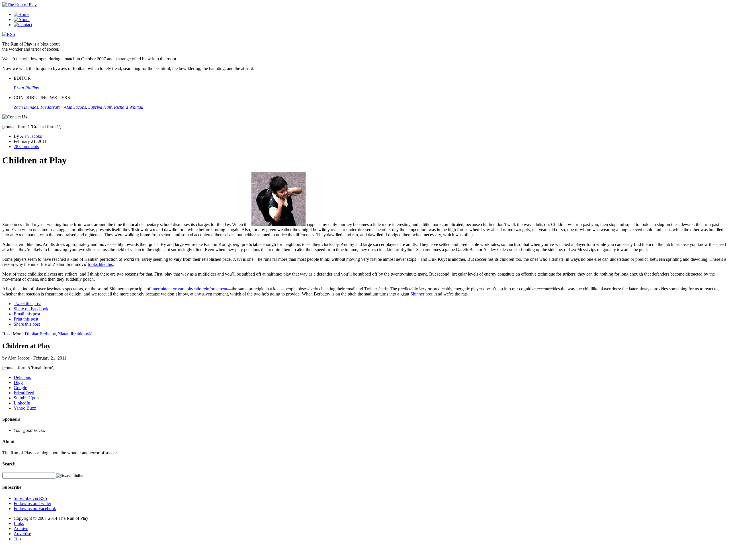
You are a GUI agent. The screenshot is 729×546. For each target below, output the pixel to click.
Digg (18, 382)
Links (19, 523)
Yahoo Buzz (25, 408)
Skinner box (421, 294)
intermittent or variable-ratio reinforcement (189, 288)
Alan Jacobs (31, 136)
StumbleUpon (26, 397)
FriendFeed (24, 392)
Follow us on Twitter (32, 503)
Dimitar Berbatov (40, 333)
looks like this (100, 264)
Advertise (22, 533)
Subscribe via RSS (30, 498)
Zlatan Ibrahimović (75, 333)
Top (17, 538)
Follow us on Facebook (35, 508)
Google (20, 387)
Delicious (22, 377)
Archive (21, 528)
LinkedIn (22, 403)
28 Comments (26, 146)
